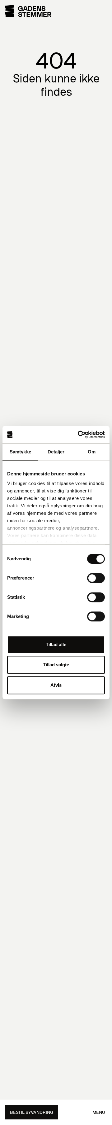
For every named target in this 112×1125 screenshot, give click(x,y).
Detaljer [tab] (56, 451)
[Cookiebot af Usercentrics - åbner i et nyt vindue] (79, 434)
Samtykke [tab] (20, 451)
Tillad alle (56, 644)
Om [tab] (92, 451)
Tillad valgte (56, 664)
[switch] (96, 578)
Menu (98, 1112)
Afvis (56, 685)
